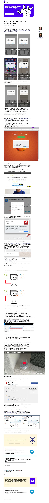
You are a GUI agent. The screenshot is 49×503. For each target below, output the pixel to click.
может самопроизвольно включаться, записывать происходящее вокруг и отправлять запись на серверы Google (17, 343)
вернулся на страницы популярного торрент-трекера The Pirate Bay (14, 412)
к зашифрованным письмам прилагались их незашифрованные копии (16, 320)
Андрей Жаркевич (40, 37)
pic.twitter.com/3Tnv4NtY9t (23, 407)
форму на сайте (10, 483)
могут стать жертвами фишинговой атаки (21, 169)
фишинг (10, 471)
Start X (10, 478)
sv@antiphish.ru (40, 31)
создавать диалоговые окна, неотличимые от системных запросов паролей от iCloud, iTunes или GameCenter (17, 31)
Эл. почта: (6, 461)
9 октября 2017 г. (19, 409)
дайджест (8, 471)
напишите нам (16, 483)
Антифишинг (12, 436)
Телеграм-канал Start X (8, 488)
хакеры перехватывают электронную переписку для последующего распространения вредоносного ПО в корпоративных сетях (17, 271)
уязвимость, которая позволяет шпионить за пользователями (20, 243)
